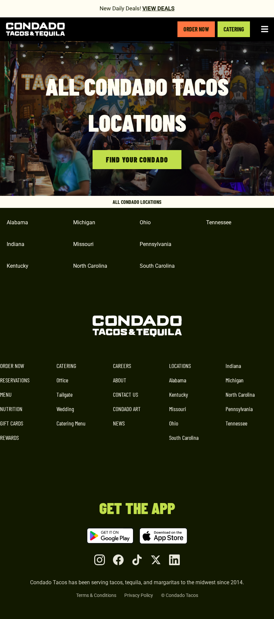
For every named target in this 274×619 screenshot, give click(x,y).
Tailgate (64, 394)
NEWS (119, 423)
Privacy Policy (138, 595)
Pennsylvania (239, 408)
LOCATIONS (180, 365)
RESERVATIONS (14, 380)
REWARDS (9, 437)
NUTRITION (11, 408)
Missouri (177, 408)
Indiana (233, 365)
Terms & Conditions (96, 595)
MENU (6, 394)
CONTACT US (125, 394)
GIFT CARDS (11, 423)
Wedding (65, 408)
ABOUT (119, 380)
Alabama (177, 380)
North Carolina (240, 394)
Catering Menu (71, 423)
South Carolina (183, 437)
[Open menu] (265, 29)
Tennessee (236, 423)
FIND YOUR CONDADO (137, 159)
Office (62, 380)
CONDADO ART (127, 408)
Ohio (173, 423)
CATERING (234, 29)
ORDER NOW (196, 29)
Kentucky (178, 394)
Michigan (235, 380)
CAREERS (122, 365)
